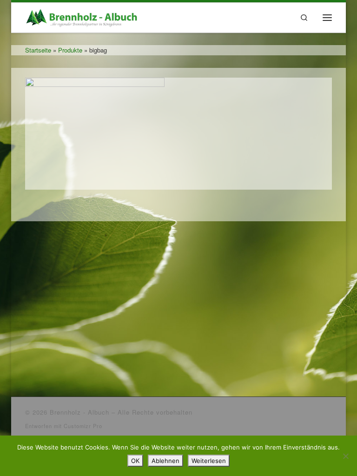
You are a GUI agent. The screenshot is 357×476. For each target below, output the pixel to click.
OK (135, 460)
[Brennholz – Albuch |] (83, 16)
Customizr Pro (83, 426)
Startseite (38, 50)
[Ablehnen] (345, 456)
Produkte (70, 50)
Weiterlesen (209, 460)
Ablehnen (165, 460)
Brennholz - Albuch (79, 412)
